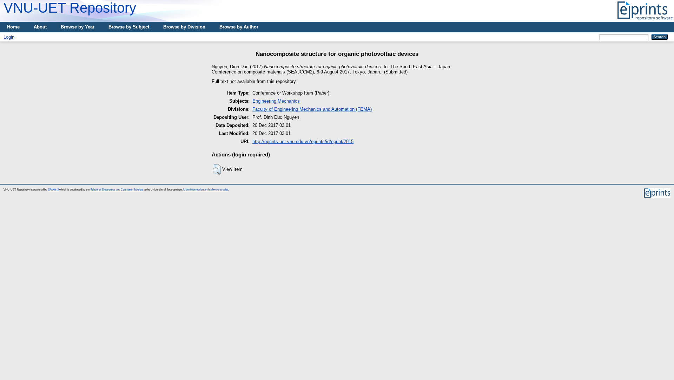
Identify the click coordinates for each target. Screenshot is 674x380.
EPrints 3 (53, 189)
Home (13, 27)
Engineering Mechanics (276, 101)
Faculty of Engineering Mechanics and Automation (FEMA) (312, 109)
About (40, 27)
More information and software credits (205, 189)
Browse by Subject (128, 27)
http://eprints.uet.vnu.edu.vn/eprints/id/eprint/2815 (302, 141)
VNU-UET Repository (70, 7)
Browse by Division (184, 27)
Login (9, 37)
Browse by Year (77, 27)
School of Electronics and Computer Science (116, 189)
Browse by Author (238, 27)
